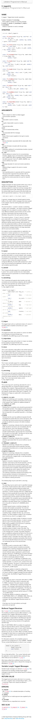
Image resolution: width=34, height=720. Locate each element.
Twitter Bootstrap (19, 718)
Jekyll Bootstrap (8, 718)
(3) (5, 142)
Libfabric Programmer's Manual (15, 1)
